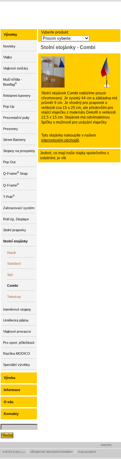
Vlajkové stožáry (15, 68)
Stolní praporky (14, 230)
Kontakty (11, 414)
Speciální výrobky (16, 365)
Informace (12, 390)
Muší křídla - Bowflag (12, 82)
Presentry (10, 129)
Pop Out (9, 162)
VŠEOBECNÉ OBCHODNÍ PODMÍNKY (51, 451)
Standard (14, 263)
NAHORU (106, 445)
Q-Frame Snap (15, 173)
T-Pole (9, 196)
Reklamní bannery (17, 95)
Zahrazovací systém (18, 208)
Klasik (11, 252)
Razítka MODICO (16, 353)
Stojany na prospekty (19, 151)
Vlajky (7, 57)
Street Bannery (14, 140)
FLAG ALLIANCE (87, 451)
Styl (10, 275)
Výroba (9, 378)
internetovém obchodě (60, 140)
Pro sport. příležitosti (18, 342)
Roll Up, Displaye (16, 219)
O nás (8, 402)
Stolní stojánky (15, 241)
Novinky (9, 46)
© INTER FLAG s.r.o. (13, 451)
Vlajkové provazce (17, 331)
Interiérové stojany (17, 309)
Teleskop (14, 297)
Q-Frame (11, 184)
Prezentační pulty (16, 117)
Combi (12, 285)
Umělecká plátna (15, 320)
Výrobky (10, 34)
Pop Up (8, 106)
